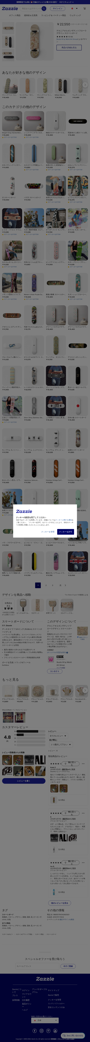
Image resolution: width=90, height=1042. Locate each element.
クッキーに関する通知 (63, 520)
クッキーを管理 (47, 532)
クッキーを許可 (65, 532)
